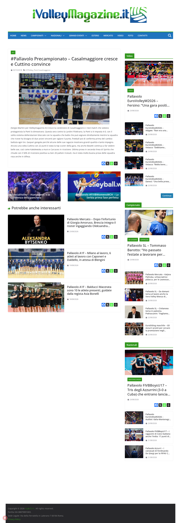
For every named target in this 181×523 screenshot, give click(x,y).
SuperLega (144, 240)
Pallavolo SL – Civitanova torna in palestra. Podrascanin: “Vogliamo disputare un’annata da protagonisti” (157, 311)
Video (120, 35)
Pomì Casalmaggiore (42, 70)
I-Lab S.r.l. (30, 508)
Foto (130, 35)
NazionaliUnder (135, 379)
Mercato (108, 35)
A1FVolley (29, 70)
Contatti (142, 35)
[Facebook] (103, 163)
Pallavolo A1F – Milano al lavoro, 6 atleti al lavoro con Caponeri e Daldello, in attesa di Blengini (89, 256)
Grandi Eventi (76, 35)
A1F (13, 52)
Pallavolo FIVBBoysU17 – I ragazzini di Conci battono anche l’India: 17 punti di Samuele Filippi (158, 434)
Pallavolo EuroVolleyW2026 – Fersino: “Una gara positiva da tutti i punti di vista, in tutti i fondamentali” (149, 100)
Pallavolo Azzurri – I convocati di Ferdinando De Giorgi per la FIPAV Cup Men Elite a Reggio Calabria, (158, 451)
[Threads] (116, 163)
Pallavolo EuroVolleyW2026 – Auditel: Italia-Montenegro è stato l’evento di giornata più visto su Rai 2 (158, 417)
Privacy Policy (14, 519)
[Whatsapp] (111, 163)
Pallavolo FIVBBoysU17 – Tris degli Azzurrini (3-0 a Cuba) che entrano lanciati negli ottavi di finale (148, 389)
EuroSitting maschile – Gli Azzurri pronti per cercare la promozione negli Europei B (158, 328)
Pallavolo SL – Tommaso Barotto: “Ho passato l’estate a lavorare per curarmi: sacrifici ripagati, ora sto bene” (147, 249)
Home (13, 35)
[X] (107, 163)
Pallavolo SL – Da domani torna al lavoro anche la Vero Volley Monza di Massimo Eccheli (157, 294)
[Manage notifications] (5, 518)
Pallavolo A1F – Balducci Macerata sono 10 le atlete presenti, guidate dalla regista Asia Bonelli (89, 290)
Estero (95, 35)
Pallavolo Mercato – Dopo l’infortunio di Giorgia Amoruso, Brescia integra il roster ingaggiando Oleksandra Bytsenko (91, 224)
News (23, 35)
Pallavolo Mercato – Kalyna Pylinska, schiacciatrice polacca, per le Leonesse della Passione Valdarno (158, 277)
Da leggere (133, 240)
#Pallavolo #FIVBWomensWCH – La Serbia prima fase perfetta (97, 196)
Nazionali (56, 35)
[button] (44, 36)
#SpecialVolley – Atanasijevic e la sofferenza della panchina (30, 196)
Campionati (37, 35)
